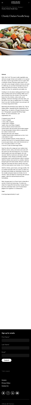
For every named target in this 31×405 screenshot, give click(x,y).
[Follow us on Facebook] (8, 393)
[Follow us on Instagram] (3, 393)
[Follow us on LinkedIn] (12, 393)
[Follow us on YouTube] (17, 393)
